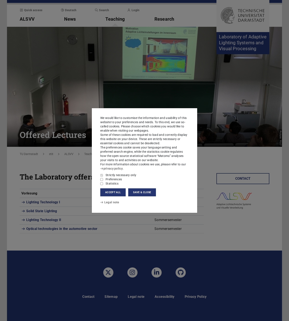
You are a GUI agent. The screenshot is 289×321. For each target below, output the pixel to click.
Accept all (113, 192)
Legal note (111, 202)
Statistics (112, 183)
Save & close (142, 192)
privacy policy (113, 168)
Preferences (114, 179)
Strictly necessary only (121, 175)
